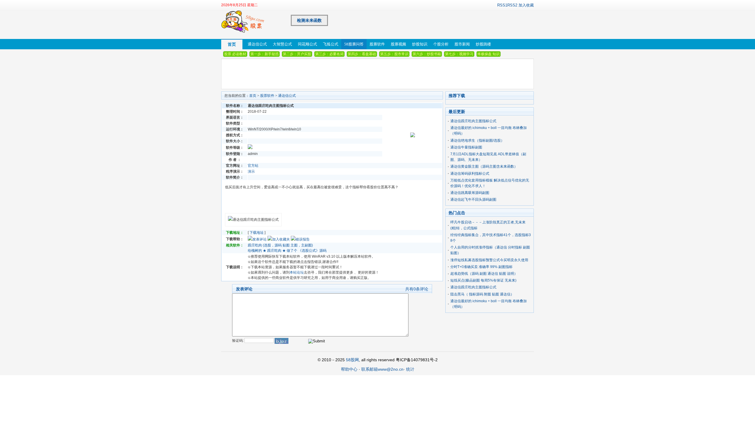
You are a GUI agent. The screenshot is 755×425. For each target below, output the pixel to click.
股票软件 (377, 44)
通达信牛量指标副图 (466, 147)
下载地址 (257, 233)
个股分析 (441, 44)
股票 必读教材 (235, 54)
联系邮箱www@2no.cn (382, 369)
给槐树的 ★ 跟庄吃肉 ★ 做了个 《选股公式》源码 (287, 251)
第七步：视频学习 (459, 54)
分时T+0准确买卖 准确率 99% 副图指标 (481, 267)
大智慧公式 (282, 44)
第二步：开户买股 (297, 54)
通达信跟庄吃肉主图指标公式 (473, 121)
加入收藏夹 (281, 239)
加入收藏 (526, 5)
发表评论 (259, 239)
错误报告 (303, 239)
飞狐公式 (330, 44)
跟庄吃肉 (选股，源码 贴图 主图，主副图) (280, 245)
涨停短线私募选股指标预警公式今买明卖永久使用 (489, 260)
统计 (410, 369)
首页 (232, 44)
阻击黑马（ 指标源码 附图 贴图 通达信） (482, 294)
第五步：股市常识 (394, 54)
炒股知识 (419, 44)
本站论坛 (297, 272)
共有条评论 (416, 289)
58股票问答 (354, 44)
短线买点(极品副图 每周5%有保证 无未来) (483, 280)
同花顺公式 (307, 44)
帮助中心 (349, 369)
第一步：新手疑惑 (264, 54)
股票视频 (398, 44)
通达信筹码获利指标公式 (469, 173)
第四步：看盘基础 (362, 54)
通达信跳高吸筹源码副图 (469, 193)
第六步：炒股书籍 (427, 54)
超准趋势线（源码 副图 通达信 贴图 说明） (484, 274)
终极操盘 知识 (488, 54)
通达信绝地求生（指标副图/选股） (477, 140)
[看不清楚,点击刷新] (281, 341)
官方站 (253, 166)
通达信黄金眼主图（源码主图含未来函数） (484, 166)
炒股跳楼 (483, 44)
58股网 (352, 359)
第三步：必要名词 (329, 54)
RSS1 (502, 5)
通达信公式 (257, 44)
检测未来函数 (309, 20)
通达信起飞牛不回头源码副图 (473, 199)
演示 (251, 171)
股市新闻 (462, 44)
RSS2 (512, 5)
